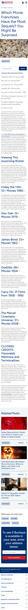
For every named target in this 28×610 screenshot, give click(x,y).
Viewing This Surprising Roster (12, 73)
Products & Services (7, 575)
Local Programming (7, 591)
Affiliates (4, 587)
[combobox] (14, 552)
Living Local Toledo (6, 394)
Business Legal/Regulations (9, 603)
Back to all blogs (8, 7)
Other (3, 595)
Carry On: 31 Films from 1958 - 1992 (13, 92)
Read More (20, 442)
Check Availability (14, 557)
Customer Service (6, 579)
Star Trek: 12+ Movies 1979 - (11, 81)
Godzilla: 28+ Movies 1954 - (11, 88)
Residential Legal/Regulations (10, 599)
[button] (23, 2)
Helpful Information (7, 583)
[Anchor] (25, 161)
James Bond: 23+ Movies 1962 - (12, 85)
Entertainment (5, 61)
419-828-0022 (5, 571)
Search (23, 68)
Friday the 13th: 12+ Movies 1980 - (13, 77)
